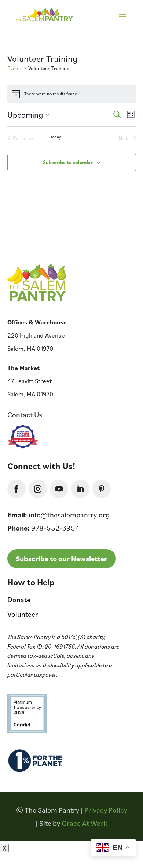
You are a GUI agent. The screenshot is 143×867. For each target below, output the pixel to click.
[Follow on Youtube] (59, 489)
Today (55, 137)
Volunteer (22, 614)
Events (14, 68)
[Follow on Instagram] (38, 489)
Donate (18, 599)
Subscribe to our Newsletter (61, 558)
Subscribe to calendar (68, 162)
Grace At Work (84, 823)
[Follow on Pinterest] (101, 489)
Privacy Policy (105, 810)
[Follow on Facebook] (16, 489)
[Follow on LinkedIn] (80, 489)
